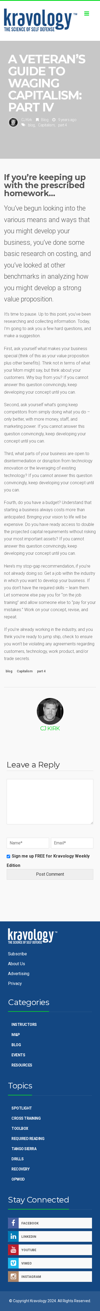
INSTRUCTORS (24, 1024)
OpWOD (18, 1179)
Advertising (18, 973)
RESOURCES (21, 1065)
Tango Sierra (23, 1149)
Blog (44, 120)
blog (31, 125)
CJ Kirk (26, 120)
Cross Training (26, 1118)
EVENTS (18, 1055)
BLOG (16, 1045)
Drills (17, 1159)
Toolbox (19, 1128)
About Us (16, 963)
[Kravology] (50, 21)
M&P (15, 1035)
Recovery (20, 1169)
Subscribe (17, 953)
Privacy (15, 983)
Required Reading (27, 1139)
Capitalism (46, 125)
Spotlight (21, 1108)
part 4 (62, 125)
